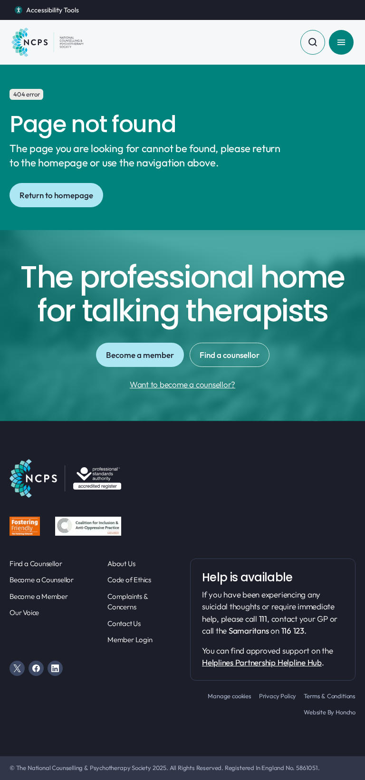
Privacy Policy (277, 696)
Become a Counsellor (42, 579)
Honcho (345, 712)
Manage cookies (229, 696)
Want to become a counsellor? (182, 384)
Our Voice (24, 612)
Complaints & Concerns (127, 602)
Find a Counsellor (36, 563)
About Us (121, 563)
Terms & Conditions (329, 696)
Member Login (129, 639)
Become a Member (39, 596)
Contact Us (124, 623)
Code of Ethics (129, 579)
